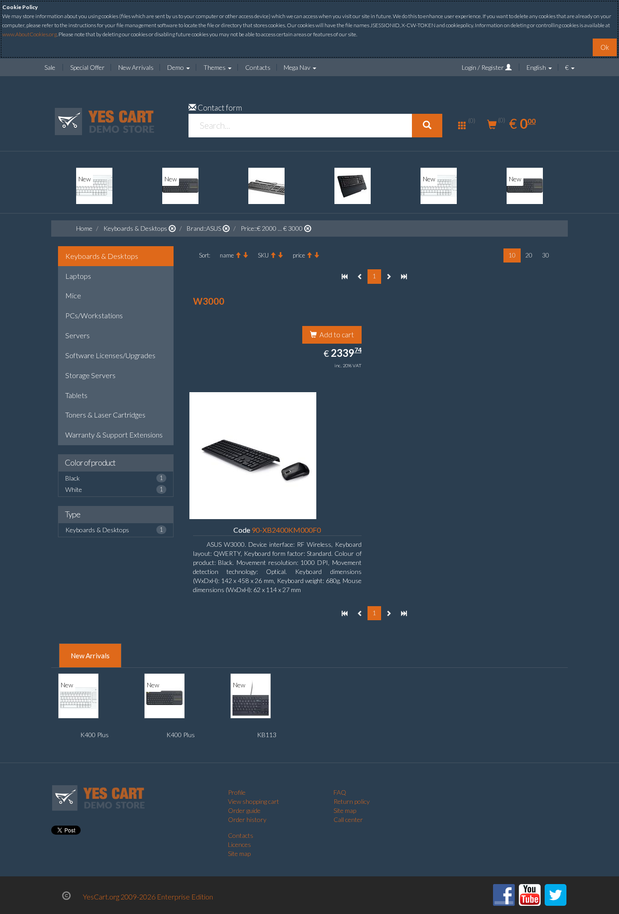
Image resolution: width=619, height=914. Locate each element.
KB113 (266, 735)
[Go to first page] (345, 276)
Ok (604, 47)
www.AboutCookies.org (29, 34)
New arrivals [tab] (90, 655)
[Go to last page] (404, 276)
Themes (215, 67)
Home (84, 228)
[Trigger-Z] (352, 186)
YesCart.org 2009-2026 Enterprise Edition (148, 896)
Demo (176, 67)
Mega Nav (298, 67)
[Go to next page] (389, 276)
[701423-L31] (266, 186)
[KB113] (250, 698)
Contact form (220, 107)
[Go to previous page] (360, 276)
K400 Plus (94, 735)
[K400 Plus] (94, 186)
